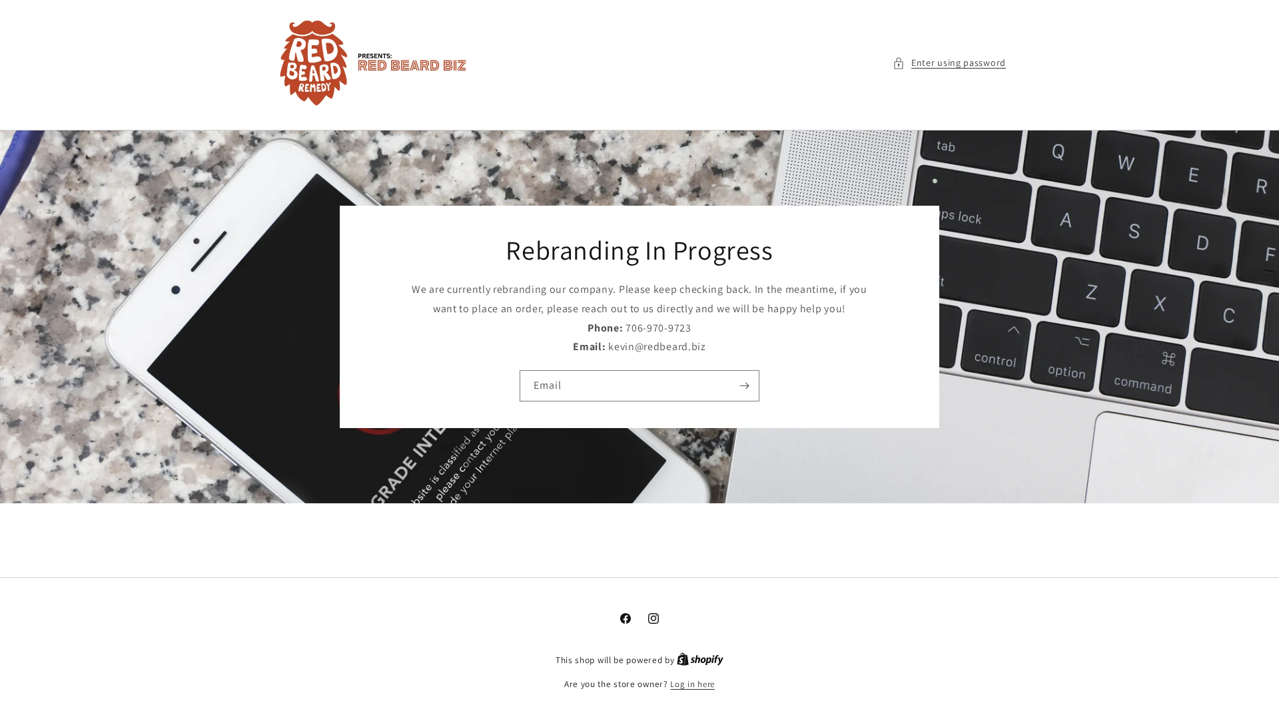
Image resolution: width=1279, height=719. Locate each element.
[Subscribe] (744, 385)
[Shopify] (700, 660)
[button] (949, 63)
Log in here (692, 684)
